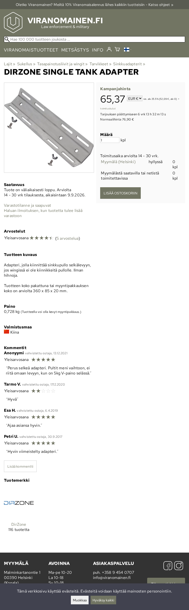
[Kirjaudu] (109, 49)
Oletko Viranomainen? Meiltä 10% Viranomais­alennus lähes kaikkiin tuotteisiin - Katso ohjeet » (94, 4)
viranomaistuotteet (31, 50)
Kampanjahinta (115, 88)
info (98, 50)
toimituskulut (108, 108)
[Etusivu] (53, 31)
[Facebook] (167, 566)
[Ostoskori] (117, 50)
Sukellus (26, 64)
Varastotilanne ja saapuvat (27, 205)
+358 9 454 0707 (118, 572)
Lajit (9, 64)
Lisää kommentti (20, 466)
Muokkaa (80, 600)
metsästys (75, 50)
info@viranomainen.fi (112, 577)
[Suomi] (127, 50)
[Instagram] (178, 566)
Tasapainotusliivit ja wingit (62, 64)
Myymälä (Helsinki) (118, 161)
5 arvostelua (68, 238)
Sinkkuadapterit (129, 64)
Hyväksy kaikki (103, 600)
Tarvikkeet (100, 64)
